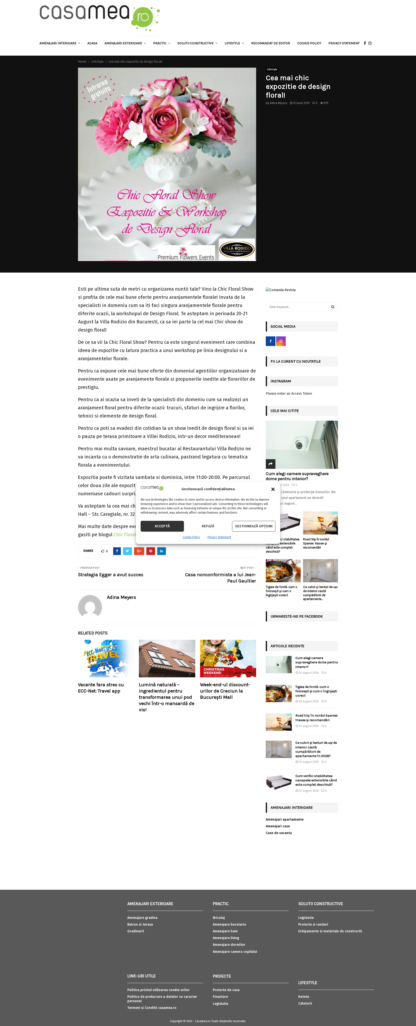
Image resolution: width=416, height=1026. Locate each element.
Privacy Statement (219, 537)
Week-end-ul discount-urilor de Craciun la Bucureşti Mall (225, 691)
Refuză (208, 526)
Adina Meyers (278, 103)
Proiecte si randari (313, 924)
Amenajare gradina (142, 918)
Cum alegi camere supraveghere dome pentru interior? (297, 476)
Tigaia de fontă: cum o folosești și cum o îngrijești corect (281, 591)
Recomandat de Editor (270, 43)
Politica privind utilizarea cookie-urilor (158, 990)
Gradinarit (135, 931)
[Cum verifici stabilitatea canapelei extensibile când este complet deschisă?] (283, 523)
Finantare (220, 997)
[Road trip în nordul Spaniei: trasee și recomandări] (320, 523)
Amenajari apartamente (285, 819)
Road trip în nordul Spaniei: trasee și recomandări (316, 543)
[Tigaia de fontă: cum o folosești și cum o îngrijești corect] (283, 570)
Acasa (92, 43)
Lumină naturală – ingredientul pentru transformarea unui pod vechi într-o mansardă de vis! (166, 697)
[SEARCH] (333, 307)
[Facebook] (366, 43)
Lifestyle (232, 43)
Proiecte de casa (226, 990)
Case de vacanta (279, 833)
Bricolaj (219, 918)
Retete (303, 997)
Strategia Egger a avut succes (110, 574)
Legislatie (220, 1004)
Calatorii (305, 1003)
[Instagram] (371, 43)
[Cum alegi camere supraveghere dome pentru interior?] (302, 445)
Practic (159, 43)
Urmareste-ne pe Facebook (297, 616)
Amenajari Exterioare (123, 43)
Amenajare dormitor (229, 945)
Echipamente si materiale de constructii (330, 931)
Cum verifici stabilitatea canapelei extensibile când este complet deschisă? (282, 545)
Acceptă (162, 526)
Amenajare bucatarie (229, 924)
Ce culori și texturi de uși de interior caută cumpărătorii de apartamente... (320, 593)
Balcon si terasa (140, 924)
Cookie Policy (191, 537)
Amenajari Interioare (57, 43)
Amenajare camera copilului (235, 952)
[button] (273, 489)
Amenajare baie (225, 931)
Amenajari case (278, 826)
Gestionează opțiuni (254, 526)
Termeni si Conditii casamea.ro (151, 1008)
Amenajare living (226, 938)
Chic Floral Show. (132, 534)
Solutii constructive (195, 43)
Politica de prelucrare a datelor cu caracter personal (162, 999)
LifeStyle (272, 69)
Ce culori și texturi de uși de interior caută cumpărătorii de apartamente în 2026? (316, 749)
